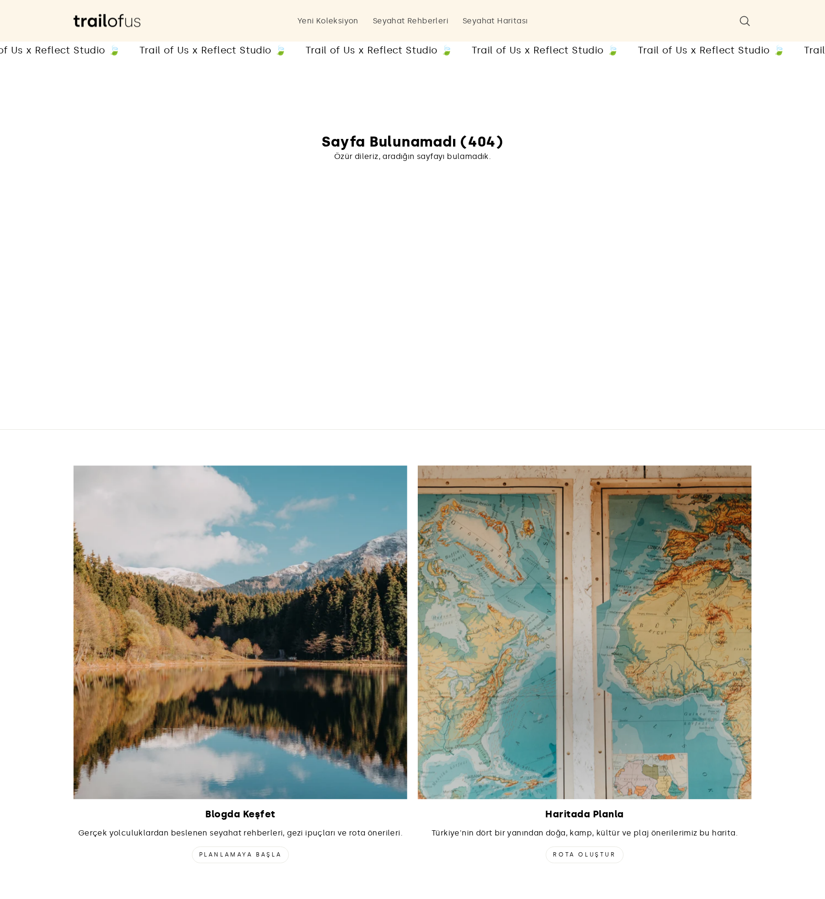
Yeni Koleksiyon (328, 20)
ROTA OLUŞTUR (584, 854)
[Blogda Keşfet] (240, 632)
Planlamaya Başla (240, 854)
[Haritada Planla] (584, 632)
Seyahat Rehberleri (410, 20)
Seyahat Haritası (495, 20)
